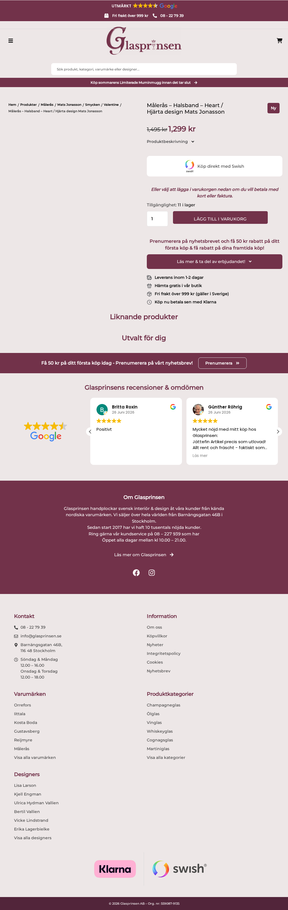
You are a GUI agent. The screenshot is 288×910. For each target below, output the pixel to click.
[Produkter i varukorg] (279, 40)
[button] (144, 6)
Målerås (47, 105)
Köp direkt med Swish (220, 166)
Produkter (28, 105)
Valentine (111, 105)
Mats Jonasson (69, 105)
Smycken (92, 105)
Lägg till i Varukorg (220, 219)
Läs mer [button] (200, 455)
